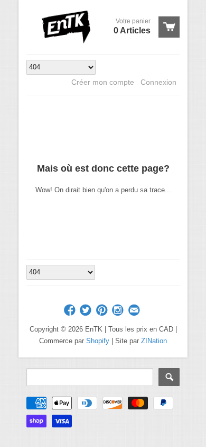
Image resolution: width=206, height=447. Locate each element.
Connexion (158, 82)
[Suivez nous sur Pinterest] (103, 310)
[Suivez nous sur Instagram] (119, 310)
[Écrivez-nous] (135, 310)
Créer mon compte (102, 82)
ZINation (154, 341)
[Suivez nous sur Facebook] (71, 310)
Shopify (97, 341)
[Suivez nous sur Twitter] (86, 310)
